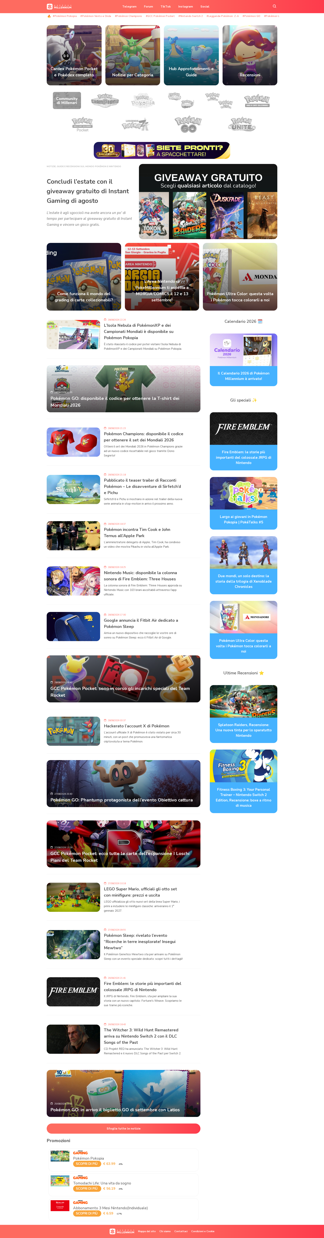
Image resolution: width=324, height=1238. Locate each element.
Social (204, 7)
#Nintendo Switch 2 (190, 16)
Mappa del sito (147, 1231)
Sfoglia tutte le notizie (124, 1129)
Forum (148, 7)
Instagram (185, 7)
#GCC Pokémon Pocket (160, 16)
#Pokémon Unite (274, 16)
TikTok (165, 7)
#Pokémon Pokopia (65, 16)
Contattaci (181, 1231)
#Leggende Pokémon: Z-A (223, 16)
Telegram (129, 7)
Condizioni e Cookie (202, 1231)
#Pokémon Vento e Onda (95, 16)
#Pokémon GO (251, 16)
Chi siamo (165, 1231)
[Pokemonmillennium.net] (58, 7)
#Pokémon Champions (128, 16)
